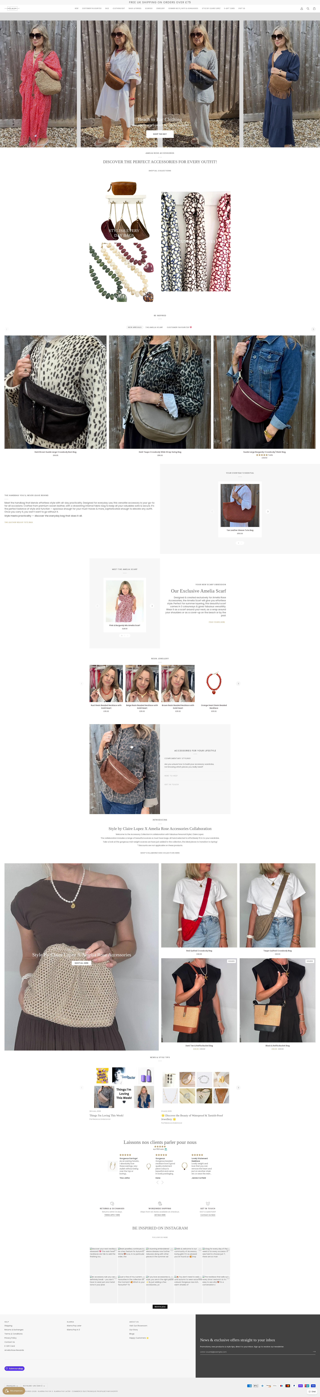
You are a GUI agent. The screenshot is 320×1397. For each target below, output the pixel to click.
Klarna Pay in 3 (73, 1329)
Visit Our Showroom (138, 1325)
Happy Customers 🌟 (139, 1338)
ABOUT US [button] (134, 1322)
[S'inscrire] (313, 1352)
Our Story (133, 1329)
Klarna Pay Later (74, 1325)
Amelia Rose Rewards (14, 1350)
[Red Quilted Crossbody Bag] (199, 905)
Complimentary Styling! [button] (177, 756)
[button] (76, 8)
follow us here (160, 1237)
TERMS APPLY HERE (112, 1215)
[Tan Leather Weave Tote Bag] (240, 505)
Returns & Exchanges (13, 1329)
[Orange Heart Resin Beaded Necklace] (213, 683)
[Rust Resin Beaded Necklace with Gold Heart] (106, 683)
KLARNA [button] (70, 1322)
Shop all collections (160, 170)
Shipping (8, 1325)
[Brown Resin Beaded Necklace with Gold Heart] (178, 683)
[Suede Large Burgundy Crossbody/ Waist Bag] (265, 392)
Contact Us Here (207, 1215)
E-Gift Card (9, 1346)
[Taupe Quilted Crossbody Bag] (278, 905)
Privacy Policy (10, 1338)
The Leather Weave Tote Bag (18, 522)
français (11, 1386)
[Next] (313, 329)
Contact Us (9, 1342)
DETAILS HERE (160, 1215)
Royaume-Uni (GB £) (32, 1386)
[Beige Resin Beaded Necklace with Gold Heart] (142, 683)
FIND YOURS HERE (217, 622)
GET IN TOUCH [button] (171, 787)
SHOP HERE (160, 88)
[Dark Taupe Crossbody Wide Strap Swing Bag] (160, 392)
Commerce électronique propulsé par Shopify (95, 1391)
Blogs (131, 1334)
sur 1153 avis (158, 1149)
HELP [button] (6, 1322)
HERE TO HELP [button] (171, 764)
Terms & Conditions (13, 1334)
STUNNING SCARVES (195, 297)
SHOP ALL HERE (81, 963)
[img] (160, 1146)
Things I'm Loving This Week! (107, 1115)
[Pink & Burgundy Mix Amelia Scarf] (125, 601)
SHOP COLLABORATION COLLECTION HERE (160, 853)
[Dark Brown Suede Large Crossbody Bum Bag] (55, 392)
